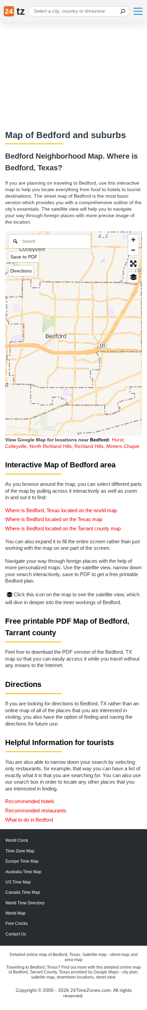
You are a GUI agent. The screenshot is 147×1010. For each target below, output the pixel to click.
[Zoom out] (133, 250)
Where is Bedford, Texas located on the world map (61, 510)
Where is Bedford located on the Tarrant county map (63, 528)
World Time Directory (24, 903)
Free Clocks (16, 923)
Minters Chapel (122, 446)
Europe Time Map (22, 861)
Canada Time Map (22, 892)
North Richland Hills (50, 446)
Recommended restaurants (35, 810)
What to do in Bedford (29, 820)
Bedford (99, 439)
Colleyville (16, 446)
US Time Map (18, 882)
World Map (15, 913)
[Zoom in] (133, 240)
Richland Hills (89, 446)
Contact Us (15, 934)
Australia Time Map (23, 871)
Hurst (117, 439)
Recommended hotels (29, 801)
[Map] (73, 333)
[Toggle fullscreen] (133, 263)
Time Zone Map (20, 851)
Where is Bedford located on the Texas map (53, 519)
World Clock (16, 840)
